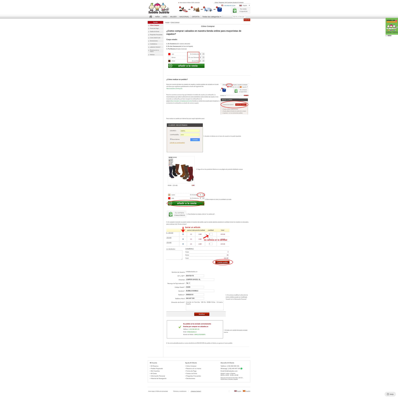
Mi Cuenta (228, 2)
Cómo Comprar (175, 22)
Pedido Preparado (157, 368)
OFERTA (195, 17)
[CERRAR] (390, 35)
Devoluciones (190, 378)
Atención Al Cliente (227, 363)
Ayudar (235, 2)
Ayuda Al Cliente (191, 363)
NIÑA (157, 17)
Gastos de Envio (191, 373)
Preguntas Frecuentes (193, 376)
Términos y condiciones (180, 391)
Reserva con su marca (193, 368)
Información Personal (158, 376)
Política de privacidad (162, 391)
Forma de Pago (191, 371)
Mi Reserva (154, 366)
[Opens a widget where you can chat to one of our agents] (390, 394)
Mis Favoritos (155, 371)
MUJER (173, 17)
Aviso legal (151, 391)
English (239, 391)
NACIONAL (184, 17)
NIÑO (165, 17)
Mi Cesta (154, 373)
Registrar (221, 2)
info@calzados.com (231, 371)
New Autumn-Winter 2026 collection (190, 2)
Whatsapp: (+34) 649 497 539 (230, 368)
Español (247, 391)
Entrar (216, 2)
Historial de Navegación (158, 378)
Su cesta (243, 9)
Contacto (240, 2)
